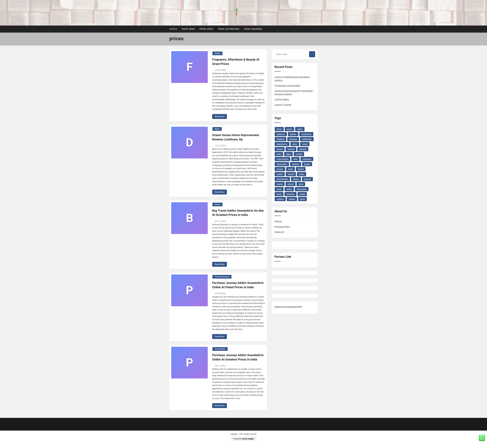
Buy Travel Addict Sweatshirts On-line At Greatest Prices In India (238, 213)
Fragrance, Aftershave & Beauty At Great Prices (235, 62)
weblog (292, 199)
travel (279, 194)
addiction (281, 134)
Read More (219, 116)
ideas (288, 154)
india (295, 159)
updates (280, 199)
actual (289, 129)
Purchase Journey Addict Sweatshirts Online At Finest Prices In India (238, 285)
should (291, 184)
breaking (280, 139)
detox (294, 144)
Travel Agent (206, 29)
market (280, 174)
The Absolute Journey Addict (287, 85)
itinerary (295, 164)
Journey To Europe (282, 104)
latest (290, 169)
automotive (306, 134)
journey (280, 169)
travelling (290, 194)
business (293, 139)
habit (279, 154)
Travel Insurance (253, 29)
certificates (307, 139)
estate (305, 144)
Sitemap (278, 221)
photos (296, 179)
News (217, 129)
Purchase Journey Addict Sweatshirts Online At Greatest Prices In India (238, 357)
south (279, 189)
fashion (291, 149)
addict (300, 129)
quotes (280, 184)
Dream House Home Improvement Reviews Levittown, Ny (235, 137)
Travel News (188, 29)
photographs (282, 179)
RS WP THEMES (248, 439)
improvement (282, 159)
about (279, 129)
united (302, 194)
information (282, 164)
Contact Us (279, 232)
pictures (307, 179)
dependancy (282, 144)
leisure (301, 169)
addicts (293, 134)
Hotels (173, 29)
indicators (306, 159)
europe (280, 149)
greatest (302, 149)
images (299, 154)
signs (300, 184)
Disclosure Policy (282, 226)
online (301, 174)
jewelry (307, 164)
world (302, 199)
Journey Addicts (281, 99)
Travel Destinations (228, 29)
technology (302, 189)
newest (291, 174)
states (289, 189)
